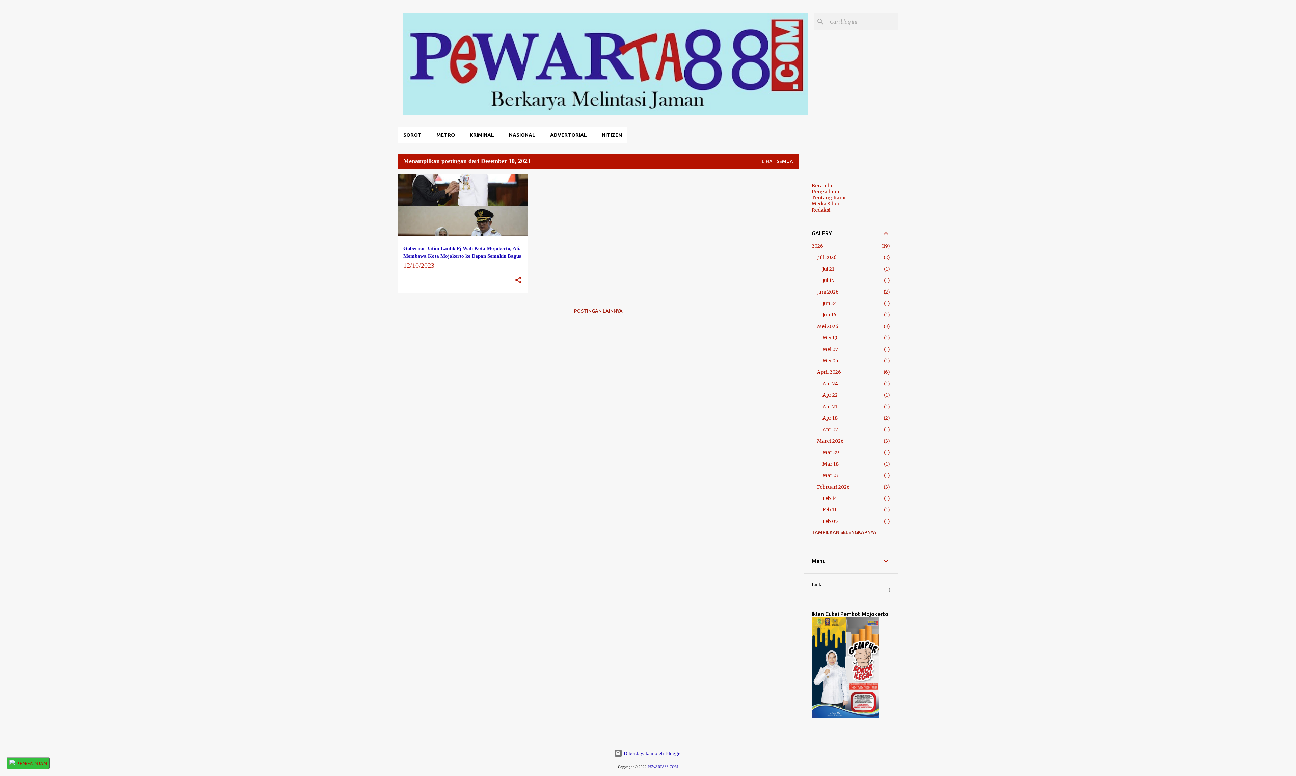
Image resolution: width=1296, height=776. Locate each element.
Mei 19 (829, 338)
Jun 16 (829, 315)
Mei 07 (830, 349)
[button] (518, 280)
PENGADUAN (31, 763)
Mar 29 (830, 452)
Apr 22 (830, 395)
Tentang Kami (828, 198)
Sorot (412, 135)
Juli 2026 (827, 257)
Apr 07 (830, 429)
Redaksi (821, 210)
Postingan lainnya (598, 311)
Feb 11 (829, 510)
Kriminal (482, 135)
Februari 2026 (833, 487)
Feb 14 (829, 498)
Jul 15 (828, 280)
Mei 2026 (827, 326)
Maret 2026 (830, 441)
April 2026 (829, 372)
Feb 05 (830, 521)
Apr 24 (830, 384)
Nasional (522, 135)
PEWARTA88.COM (663, 767)
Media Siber (826, 204)
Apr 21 (829, 407)
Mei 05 (830, 361)
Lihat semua (777, 161)
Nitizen (612, 135)
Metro (445, 135)
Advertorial (568, 135)
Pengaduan (825, 192)
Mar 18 (830, 464)
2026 (817, 246)
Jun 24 (829, 303)
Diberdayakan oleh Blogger (652, 753)
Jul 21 (828, 269)
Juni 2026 (828, 292)
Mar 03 (830, 475)
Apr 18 (830, 418)
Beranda (822, 186)
